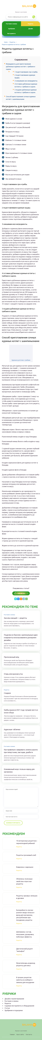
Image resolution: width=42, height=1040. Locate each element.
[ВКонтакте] (18, 599)
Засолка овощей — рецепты (15, 618)
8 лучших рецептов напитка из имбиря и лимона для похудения (25, 979)
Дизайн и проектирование (14, 999)
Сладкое (7, 693)
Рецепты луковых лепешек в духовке (26, 897)
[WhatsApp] (26, 599)
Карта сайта (20, 1034)
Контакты (29, 1034)
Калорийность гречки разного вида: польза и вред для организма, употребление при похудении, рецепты (25, 915)
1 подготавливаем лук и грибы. (26, 72)
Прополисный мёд (11, 657)
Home (6, 42)
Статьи (7, 1008)
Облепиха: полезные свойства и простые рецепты (24, 881)
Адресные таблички (12, 729)
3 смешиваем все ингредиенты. (26, 81)
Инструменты (11, 33)
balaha (29, 6)
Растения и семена (11, 23)
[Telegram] (24, 599)
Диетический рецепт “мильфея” (24, 950)
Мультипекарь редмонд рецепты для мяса (25, 964)
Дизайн (30, 28)
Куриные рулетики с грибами (21, 360)
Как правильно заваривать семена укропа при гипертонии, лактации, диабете (21, 751)
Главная (12, 1034)
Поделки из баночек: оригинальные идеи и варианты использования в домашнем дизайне (21, 637)
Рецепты (30, 23)
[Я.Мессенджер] (15, 599)
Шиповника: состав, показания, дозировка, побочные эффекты (25, 934)
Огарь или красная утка (13, 674)
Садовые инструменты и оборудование (19, 1006)
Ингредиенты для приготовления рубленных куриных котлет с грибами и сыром (20, 66)
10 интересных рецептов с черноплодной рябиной (26, 842)
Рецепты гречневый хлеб (26, 855)
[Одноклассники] (21, 599)
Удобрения (11, 28)
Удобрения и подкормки (14, 1010)
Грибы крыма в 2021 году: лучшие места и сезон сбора (21, 711)
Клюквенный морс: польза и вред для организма (19, 770)
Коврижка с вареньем (24, 867)
